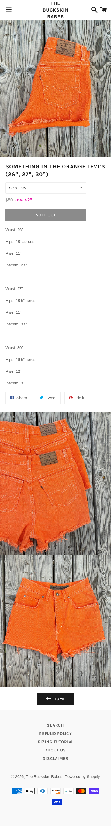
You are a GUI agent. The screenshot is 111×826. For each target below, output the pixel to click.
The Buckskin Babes (55, 10)
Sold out (46, 215)
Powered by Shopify (82, 777)
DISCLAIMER (55, 758)
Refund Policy (55, 733)
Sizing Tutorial (55, 741)
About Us (55, 750)
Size (13, 188)
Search (55, 725)
